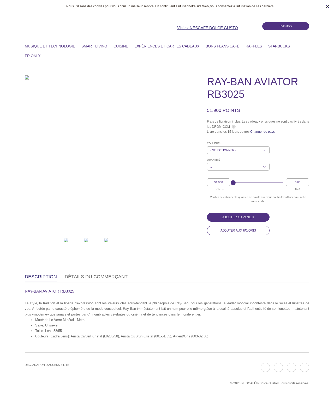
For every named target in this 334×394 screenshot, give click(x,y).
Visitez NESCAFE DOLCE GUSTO (207, 28)
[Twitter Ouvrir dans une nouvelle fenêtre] (291, 367)
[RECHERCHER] (49, 55)
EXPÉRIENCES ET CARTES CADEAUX (166, 46)
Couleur (214, 143)
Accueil (16, 46)
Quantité (213, 159)
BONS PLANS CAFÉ (222, 46)
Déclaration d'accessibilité (47, 364)
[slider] (233, 182)
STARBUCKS (279, 46)
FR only (32, 56)
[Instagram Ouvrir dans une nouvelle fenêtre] (278, 367)
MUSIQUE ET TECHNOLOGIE (50, 46)
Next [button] (153, 153)
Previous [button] (32, 153)
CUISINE (121, 46)
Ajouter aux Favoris (238, 230)
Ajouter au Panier (238, 217)
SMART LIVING (94, 46)
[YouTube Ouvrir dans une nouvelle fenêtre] (304, 367)
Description (41, 276)
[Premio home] (88, 26)
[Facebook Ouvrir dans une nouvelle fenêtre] (265, 367)
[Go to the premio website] (34, 26)
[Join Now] (252, 26)
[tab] (41, 277)
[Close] (327, 6)
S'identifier (285, 26)
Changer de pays (262, 132)
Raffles (254, 46)
